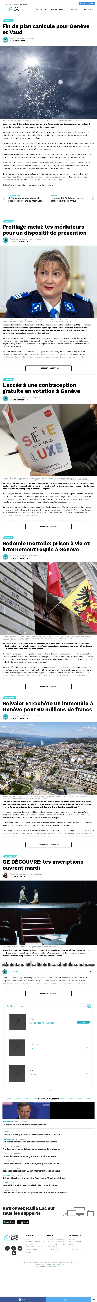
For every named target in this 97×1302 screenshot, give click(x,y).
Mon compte (87, 3)
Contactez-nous (20, 4)
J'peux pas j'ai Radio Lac (56, 1244)
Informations (52, 1247)
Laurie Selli (17, 877)
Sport (71, 1247)
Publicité (7, 4)
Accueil (27, 1239)
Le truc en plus (75, 1249)
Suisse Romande (75, 1242)
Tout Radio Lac (52, 1249)
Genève (71, 1239)
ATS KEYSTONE (18, 41)
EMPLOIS (28, 1252)
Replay (73, 9)
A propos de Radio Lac (33, 1247)
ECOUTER (41, 9)
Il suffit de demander (55, 1242)
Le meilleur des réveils (56, 1239)
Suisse (71, 1244)
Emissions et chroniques (34, 1242)
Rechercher (89, 9)
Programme (58, 9)
